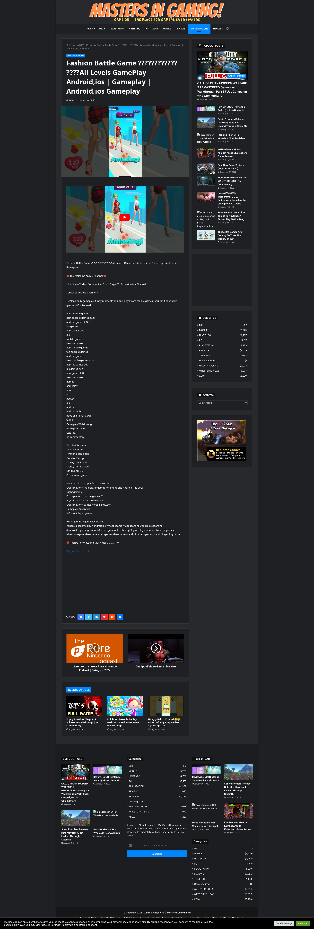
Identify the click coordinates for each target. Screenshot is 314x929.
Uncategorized (207, 360)
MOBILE (167, 28)
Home (90, 28)
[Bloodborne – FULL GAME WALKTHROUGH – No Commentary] (206, 181)
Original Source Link (77, 551)
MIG (101, 28)
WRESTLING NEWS (209, 370)
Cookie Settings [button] (284, 923)
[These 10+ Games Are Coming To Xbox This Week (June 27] (206, 235)
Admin (72, 100)
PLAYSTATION (117, 28)
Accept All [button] (303, 923)
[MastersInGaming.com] (157, 12)
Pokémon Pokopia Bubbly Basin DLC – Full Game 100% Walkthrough (123, 722)
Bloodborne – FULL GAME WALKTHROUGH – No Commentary (232, 181)
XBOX (155, 28)
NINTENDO (134, 28)
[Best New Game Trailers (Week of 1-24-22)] (206, 169)
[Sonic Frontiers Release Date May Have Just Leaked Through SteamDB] (206, 123)
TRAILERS (218, 28)
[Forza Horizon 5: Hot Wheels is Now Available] (206, 139)
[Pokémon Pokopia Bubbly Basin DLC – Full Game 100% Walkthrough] (125, 706)
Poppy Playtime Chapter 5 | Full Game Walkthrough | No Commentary (82, 722)
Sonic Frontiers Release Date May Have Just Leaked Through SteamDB (232, 122)
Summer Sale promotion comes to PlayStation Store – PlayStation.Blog (231, 216)
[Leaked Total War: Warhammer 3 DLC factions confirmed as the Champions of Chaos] (206, 197)
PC (146, 28)
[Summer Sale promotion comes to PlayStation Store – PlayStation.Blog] (206, 219)
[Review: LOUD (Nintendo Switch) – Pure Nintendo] (206, 108)
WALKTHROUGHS (199, 28)
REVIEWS (180, 28)
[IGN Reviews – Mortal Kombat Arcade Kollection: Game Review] (206, 153)
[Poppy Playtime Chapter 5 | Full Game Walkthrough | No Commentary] (84, 706)
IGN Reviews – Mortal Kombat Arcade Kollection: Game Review (232, 153)
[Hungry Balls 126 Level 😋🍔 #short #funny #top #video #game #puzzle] (166, 706)
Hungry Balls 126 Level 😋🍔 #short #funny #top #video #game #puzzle (164, 722)
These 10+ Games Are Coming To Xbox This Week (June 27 (230, 235)
